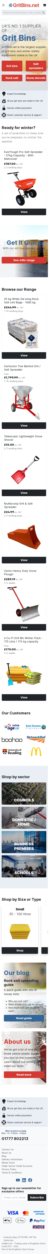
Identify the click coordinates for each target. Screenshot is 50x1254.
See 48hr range (24, 260)
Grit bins (12, 66)
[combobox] (24, 12)
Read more (24, 1074)
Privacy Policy (9, 1169)
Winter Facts (8, 1162)
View (24, 212)
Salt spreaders (36, 66)
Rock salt (12, 78)
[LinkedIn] (24, 1180)
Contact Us (8, 1149)
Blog (4, 1156)
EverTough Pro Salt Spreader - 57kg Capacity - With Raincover (23, 155)
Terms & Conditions (12, 1172)
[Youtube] (18, 1180)
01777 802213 (15, 1138)
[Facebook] (30, 1180)
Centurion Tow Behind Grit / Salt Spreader (22, 368)
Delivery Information (12, 1159)
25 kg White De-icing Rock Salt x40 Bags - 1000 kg (21, 300)
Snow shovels (35, 78)
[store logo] (24, 5)
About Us (6, 1152)
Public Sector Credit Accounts (17, 1166)
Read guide (24, 1018)
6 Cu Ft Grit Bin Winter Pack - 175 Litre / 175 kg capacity (23, 639)
